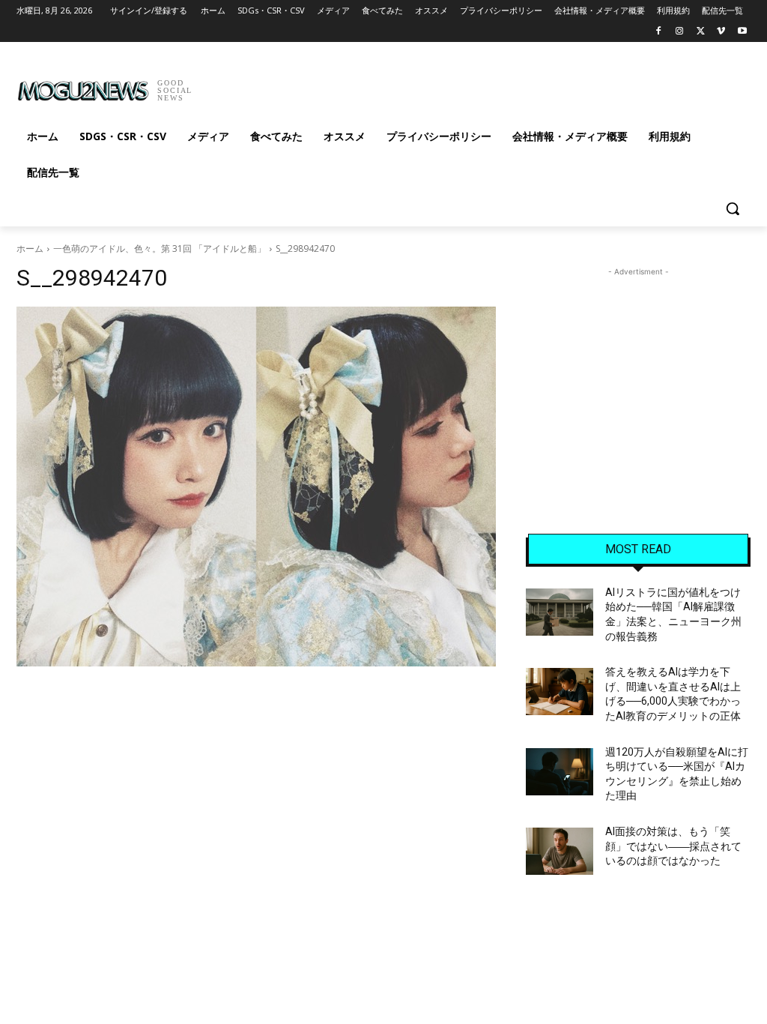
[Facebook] (658, 31)
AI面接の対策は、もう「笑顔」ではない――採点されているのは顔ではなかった (673, 846)
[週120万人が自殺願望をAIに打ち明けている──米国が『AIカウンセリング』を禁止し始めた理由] (559, 771)
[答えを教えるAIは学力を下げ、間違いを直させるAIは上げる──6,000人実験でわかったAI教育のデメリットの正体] (559, 691)
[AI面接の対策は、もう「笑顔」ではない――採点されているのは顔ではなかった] (559, 851)
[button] (733, 208)
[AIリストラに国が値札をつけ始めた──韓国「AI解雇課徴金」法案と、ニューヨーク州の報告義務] (559, 612)
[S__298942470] (256, 486)
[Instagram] (679, 31)
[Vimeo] (721, 31)
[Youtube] (742, 31)
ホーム (29, 248)
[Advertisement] (367, 85)
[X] (700, 31)
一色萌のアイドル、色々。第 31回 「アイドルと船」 (159, 248)
